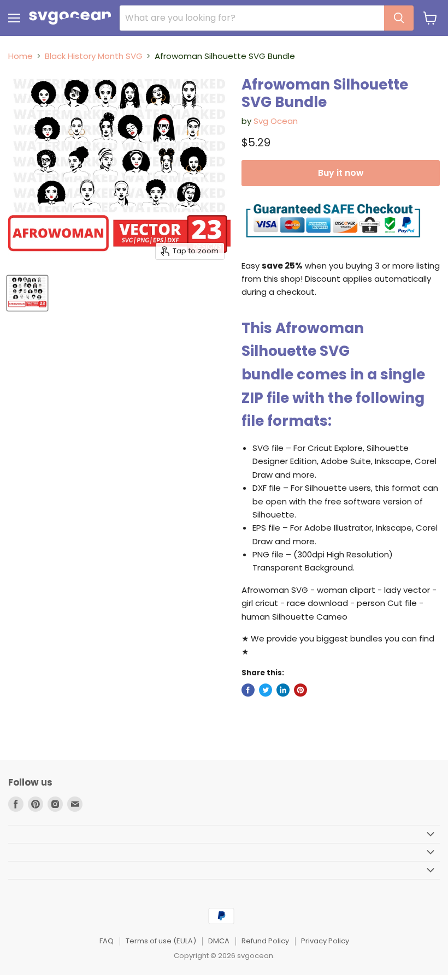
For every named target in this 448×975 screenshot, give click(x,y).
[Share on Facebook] (248, 690)
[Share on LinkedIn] (283, 690)
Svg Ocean (276, 121)
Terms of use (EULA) (161, 941)
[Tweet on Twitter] (265, 690)
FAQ (106, 941)
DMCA (218, 941)
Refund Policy (265, 941)
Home (20, 56)
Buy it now (340, 173)
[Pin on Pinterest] (300, 690)
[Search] (399, 18)
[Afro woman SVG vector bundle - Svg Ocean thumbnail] (27, 293)
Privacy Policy (325, 941)
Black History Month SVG (94, 56)
